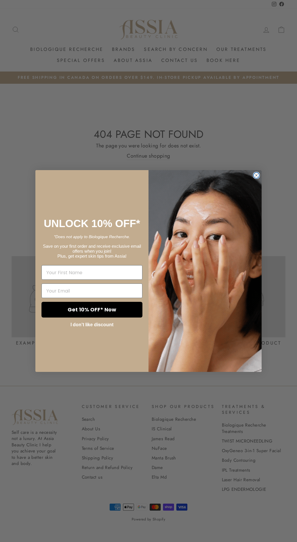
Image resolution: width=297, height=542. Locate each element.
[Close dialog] (256, 175)
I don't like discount (91, 324)
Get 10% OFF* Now (92, 309)
